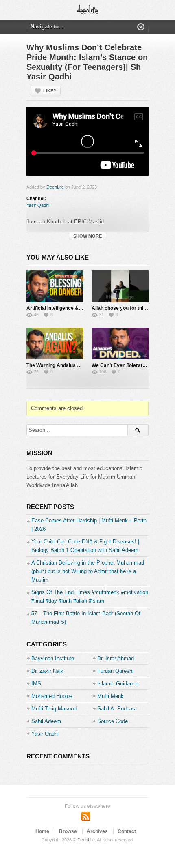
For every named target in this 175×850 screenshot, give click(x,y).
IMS (36, 683)
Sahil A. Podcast (117, 709)
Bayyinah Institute (52, 658)
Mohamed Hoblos (51, 696)
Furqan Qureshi (115, 671)
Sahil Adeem (46, 721)
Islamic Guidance (117, 683)
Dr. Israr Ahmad (115, 658)
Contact (127, 831)
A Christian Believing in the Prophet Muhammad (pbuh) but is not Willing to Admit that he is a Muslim (87, 571)
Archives (97, 831)
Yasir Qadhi (37, 205)
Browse (68, 831)
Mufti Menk (110, 696)
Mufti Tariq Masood (54, 709)
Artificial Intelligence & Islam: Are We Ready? (78, 308)
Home (42, 831)
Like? (49, 90)
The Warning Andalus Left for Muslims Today (77, 365)
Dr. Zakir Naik (47, 671)
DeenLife (55, 187)
